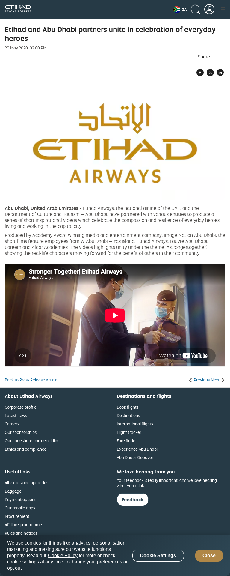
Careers (12, 424)
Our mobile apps (20, 508)
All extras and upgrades (26, 482)
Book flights (127, 407)
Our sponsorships (21, 432)
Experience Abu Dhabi (137, 449)
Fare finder (127, 440)
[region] (115, 555)
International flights (135, 424)
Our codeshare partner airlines (33, 440)
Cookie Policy (63, 555)
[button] (180, 9)
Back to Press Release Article (31, 380)
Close (209, 555)
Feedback (132, 499)
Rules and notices (21, 533)
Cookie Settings (158, 555)
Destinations (128, 415)
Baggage (13, 491)
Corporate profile (21, 407)
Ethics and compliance (25, 449)
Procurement (17, 516)
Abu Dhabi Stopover (135, 457)
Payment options (20, 499)
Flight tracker (129, 432)
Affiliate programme (23, 524)
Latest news (16, 415)
